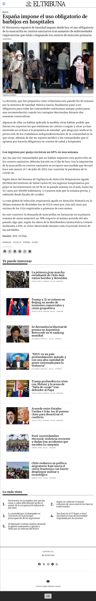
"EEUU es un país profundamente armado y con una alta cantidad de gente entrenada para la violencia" (49, 359)
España (26, 242)
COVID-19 (17, 242)
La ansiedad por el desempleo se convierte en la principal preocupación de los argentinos (24, 516)
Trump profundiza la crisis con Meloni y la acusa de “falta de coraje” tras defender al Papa (50, 386)
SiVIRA (35, 242)
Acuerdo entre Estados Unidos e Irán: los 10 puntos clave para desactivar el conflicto (50, 413)
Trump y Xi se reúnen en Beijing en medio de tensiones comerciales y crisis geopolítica (48, 304)
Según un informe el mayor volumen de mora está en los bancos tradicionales (74, 504)
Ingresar (49, 555)
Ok (48, 596)
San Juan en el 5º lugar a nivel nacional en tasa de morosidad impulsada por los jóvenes (71, 516)
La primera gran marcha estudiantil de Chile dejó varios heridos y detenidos (49, 275)
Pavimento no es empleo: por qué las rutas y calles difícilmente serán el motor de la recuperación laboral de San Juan (26, 504)
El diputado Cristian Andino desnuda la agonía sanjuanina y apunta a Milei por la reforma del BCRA (26, 526)
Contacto (48, 551)
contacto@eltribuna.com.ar (48, 586)
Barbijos (6, 242)
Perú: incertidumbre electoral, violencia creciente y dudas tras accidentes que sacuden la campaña (51, 440)
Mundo (5, 12)
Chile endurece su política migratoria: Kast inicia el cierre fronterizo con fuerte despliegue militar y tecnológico (50, 468)
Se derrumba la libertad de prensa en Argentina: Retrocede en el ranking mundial (49, 331)
